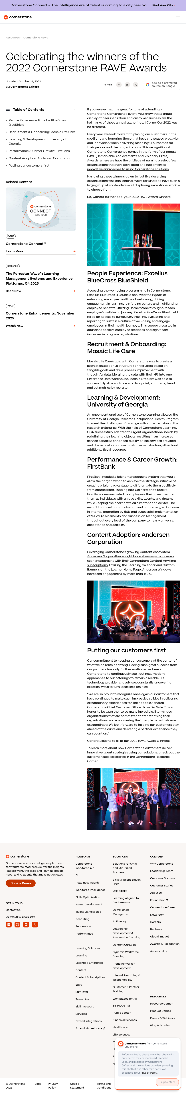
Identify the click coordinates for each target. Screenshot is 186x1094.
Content (81, 970)
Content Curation (124, 945)
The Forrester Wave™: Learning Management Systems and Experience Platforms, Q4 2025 (39, 265)
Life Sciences (121, 1035)
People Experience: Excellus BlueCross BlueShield (37, 122)
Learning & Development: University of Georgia (37, 141)
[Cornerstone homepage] (41, 856)
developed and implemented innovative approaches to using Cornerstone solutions (128, 167)
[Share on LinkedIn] (127, 84)
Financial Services (125, 1020)
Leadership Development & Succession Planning (126, 933)
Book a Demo (21, 883)
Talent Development (89, 905)
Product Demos (160, 1011)
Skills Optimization (88, 897)
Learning (81, 956)
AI (77, 875)
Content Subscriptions (90, 977)
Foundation (157, 900)
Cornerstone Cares (162, 907)
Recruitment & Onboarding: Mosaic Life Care (42, 132)
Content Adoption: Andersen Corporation (40, 158)
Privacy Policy (53, 1086)
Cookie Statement (77, 1086)
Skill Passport (85, 1007)
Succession (83, 926)
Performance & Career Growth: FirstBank (39, 151)
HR (77, 941)
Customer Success (162, 878)
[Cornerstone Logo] (18, 17)
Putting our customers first (29, 165)
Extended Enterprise (89, 963)
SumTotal (82, 992)
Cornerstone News (35, 38)
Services (81, 1014)
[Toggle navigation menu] (176, 17)
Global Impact (159, 937)
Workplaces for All (125, 999)
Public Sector (122, 1013)
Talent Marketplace (88, 912)
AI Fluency (119, 921)
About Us (156, 893)
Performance (84, 934)
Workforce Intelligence (91, 890)
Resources (13, 38)
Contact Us (13, 910)
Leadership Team (161, 871)
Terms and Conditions (104, 1086)
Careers (155, 922)
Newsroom (157, 915)
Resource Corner (161, 1004)
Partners (156, 929)
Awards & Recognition (164, 944)
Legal (38, 1084)
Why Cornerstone (161, 864)
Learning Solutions (88, 948)
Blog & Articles (160, 1025)
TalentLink (82, 999)
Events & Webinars (162, 1018)
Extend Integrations (89, 1021)
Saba (79, 985)
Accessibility (158, 951)
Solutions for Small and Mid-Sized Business (125, 868)
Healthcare (120, 1027)
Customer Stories (161, 886)
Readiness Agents (88, 883)
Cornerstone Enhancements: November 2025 (40, 303)
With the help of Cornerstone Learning (147, 428)
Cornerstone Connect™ (23, 187)
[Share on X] (135, 84)
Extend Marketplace (89, 1028)
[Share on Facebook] (119, 84)
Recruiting (82, 919)
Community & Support (20, 917)
